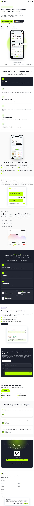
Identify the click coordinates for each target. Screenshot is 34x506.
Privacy (2, 496)
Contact (19, 486)
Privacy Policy (25, 501)
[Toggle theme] (30, 1)
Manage (14, 503)
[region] (17, 64)
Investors (2, 489)
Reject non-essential (20, 503)
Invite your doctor (6, 360)
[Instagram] (1, 481)
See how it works (10, 23)
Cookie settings (3, 497)
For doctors (2, 486)
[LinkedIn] (4, 481)
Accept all (26, 503)
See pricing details (5, 390)
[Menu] (32, 1)
